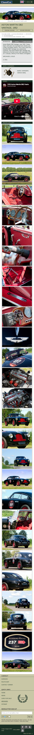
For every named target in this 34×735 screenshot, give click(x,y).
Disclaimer (16, 729)
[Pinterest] (26, 727)
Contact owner (7, 684)
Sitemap (4, 704)
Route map (5, 682)
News (3, 695)
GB (3, 716)
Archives (4, 701)
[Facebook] (22, 727)
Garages (4, 679)
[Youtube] (22, 730)
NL (7, 716)
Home (3, 692)
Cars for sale (6, 698)
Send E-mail (21, 73)
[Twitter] (30, 727)
